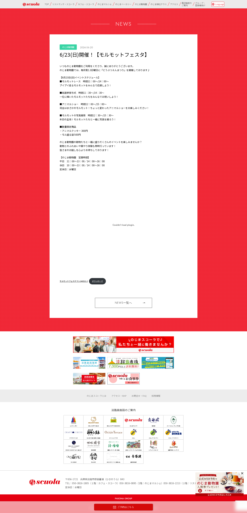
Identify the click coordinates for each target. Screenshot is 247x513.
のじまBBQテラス (159, 4)
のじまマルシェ (105, 4)
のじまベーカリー (123, 4)
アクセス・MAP (119, 395)
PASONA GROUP (123, 498)
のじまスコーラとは (96, 395)
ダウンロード (97, 281)
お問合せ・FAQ (139, 395)
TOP (47, 4)
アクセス (174, 4)
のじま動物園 (141, 4)
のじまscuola (31, 4)
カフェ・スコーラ (86, 4)
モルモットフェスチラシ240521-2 (74, 281)
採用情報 (156, 395)
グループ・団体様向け (200, 4)
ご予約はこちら (125, 507)
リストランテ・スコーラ (63, 4)
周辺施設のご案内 (187, 4)
